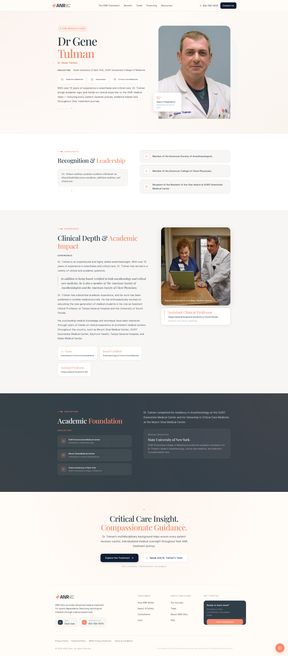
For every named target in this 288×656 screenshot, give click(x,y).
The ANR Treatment (109, 5)
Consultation (144, 614)
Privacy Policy (61, 641)
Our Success (177, 602)
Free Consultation (224, 622)
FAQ (173, 620)
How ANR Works (146, 602)
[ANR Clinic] (61, 5)
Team (139, 5)
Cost (140, 620)
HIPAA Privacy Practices (100, 641)
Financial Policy (78, 641)
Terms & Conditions (123, 641)
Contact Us (228, 5)
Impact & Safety (146, 608)
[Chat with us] (279, 647)
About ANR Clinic (179, 614)
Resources (166, 5)
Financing (151, 5)
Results (128, 5)
